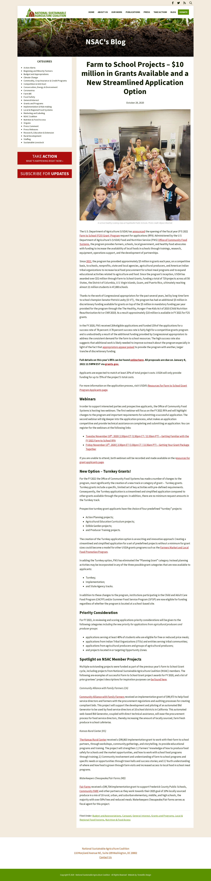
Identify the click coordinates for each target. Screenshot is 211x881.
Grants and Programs (162, 815)
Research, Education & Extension (39, 132)
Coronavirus (29, 90)
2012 (88, 261)
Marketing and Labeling (34, 113)
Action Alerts (30, 67)
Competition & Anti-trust (35, 84)
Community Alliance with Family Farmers (102, 696)
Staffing (27, 139)
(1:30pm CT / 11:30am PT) (143, 445)
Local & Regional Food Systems (38, 110)
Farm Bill (27, 93)
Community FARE (89, 791)
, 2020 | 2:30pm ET (119, 445)
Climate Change (31, 77)
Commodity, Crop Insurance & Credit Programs (45, 80)
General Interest (141, 815)
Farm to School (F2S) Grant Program (100, 235)
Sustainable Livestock (34, 142)
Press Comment (31, 126)
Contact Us (105, 857)
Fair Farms (85, 786)
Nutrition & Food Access (118, 819)
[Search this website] (191, 3)
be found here (159, 679)
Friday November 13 (97, 445)
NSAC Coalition (30, 116)
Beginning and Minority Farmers (38, 71)
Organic (27, 123)
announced (139, 231)
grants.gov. (112, 364)
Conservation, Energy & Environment (40, 87)
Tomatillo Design (144, 875)
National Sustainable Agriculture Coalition (93, 875)
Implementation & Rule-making (38, 106)
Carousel (126, 815)
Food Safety (29, 97)
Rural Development (32, 136)
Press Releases (31, 129)
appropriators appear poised (118, 347)
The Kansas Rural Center (93, 739)
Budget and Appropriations (106, 815)
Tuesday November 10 (98, 436)
